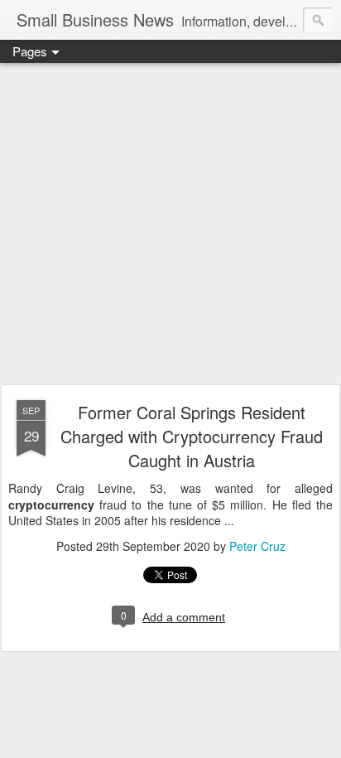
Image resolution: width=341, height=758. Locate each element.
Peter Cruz (257, 546)
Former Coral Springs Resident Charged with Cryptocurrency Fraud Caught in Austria (191, 436)
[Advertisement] (170, 224)
